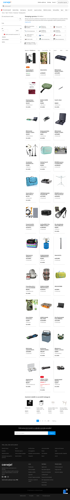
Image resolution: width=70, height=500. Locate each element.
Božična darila (23, 495)
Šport (7, 12)
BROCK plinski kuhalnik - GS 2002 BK (59, 71)
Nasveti (54, 2)
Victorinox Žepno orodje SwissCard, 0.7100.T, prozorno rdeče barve (30, 101)
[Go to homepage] (7, 2)
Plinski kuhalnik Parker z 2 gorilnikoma (29, 381)
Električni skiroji (5, 448)
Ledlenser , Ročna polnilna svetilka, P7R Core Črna (44, 380)
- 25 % (42, 377)
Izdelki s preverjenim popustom (11, 34)
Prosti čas (10, 12)
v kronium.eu (57, 104)
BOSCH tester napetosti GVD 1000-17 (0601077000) (30, 350)
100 (48, 420)
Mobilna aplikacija (42, 2)
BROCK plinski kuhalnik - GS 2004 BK (59, 132)
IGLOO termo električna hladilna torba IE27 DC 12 (44, 350)
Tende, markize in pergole (20, 453)
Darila (38, 495)
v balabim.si (39, 412)
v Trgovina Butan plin (30, 384)
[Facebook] (2, 477)
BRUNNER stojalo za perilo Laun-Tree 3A (59, 193)
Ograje (16, 448)
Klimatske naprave (19, 451)
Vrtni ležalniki (44, 453)
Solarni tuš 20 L (43, 70)
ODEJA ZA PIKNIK (58, 286)
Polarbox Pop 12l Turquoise (44, 162)
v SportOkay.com (29, 291)
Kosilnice (3, 451)
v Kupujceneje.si (29, 135)
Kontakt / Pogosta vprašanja (34, 477)
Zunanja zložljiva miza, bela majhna (64, 408)
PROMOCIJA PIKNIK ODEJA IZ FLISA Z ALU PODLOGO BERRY (45, 288)
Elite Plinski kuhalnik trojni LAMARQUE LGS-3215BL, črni (59, 319)
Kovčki (56, 456)
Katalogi (49, 2)
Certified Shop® (45, 474)
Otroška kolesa (31, 448)
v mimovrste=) (29, 198)
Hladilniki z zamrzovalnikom (34, 453)
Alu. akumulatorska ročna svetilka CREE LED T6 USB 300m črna (59, 226)
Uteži (56, 451)
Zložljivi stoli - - (28, 408)
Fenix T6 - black (58, 100)
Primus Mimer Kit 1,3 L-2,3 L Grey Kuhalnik (30, 287)
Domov (3, 12)
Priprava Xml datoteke (46, 472)
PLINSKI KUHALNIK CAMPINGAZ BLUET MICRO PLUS (44, 256)
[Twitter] (5, 477)
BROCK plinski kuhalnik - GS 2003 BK (30, 132)
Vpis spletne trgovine (62, 2)
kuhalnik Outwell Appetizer (58, 380)
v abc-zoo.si (42, 104)
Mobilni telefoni (18, 456)
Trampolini (30, 456)
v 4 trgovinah (57, 74)
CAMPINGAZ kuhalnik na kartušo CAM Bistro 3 (44, 194)
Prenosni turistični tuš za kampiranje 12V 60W (30, 225)
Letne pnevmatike (45, 448)
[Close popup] (67, 489)
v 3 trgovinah (43, 291)
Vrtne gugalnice (31, 451)
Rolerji (43, 451)
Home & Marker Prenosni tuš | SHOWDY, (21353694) (30, 319)
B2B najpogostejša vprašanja (47, 479)
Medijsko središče (31, 472)
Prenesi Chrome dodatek (47, 477)
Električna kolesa (5, 453)
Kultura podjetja (31, 469)
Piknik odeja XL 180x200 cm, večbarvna (29, 256)
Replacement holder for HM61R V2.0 (44, 131)
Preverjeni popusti (46, 495)
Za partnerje (44, 482)
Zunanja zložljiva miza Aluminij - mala (53, 408)
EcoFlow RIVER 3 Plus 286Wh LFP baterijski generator (45, 225)
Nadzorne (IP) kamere (59, 448)
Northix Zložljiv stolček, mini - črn (40, 408)
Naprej (53, 420)
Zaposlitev (30, 474)
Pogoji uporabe (58, 469)
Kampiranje (15, 12)
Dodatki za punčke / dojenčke (61, 453)
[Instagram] (8, 477)
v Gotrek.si (50, 412)
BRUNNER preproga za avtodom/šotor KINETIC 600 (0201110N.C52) (59, 164)
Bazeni (43, 456)
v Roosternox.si (29, 104)
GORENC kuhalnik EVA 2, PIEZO (44, 318)
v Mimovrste (57, 384)
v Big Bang (42, 260)
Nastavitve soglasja (59, 472)
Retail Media (44, 485)
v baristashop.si (58, 353)
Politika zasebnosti (59, 467)
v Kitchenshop (43, 167)
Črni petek (31, 495)
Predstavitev (30, 467)
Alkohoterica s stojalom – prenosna (59, 349)
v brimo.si (26, 412)
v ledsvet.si (28, 167)
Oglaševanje (44, 467)
